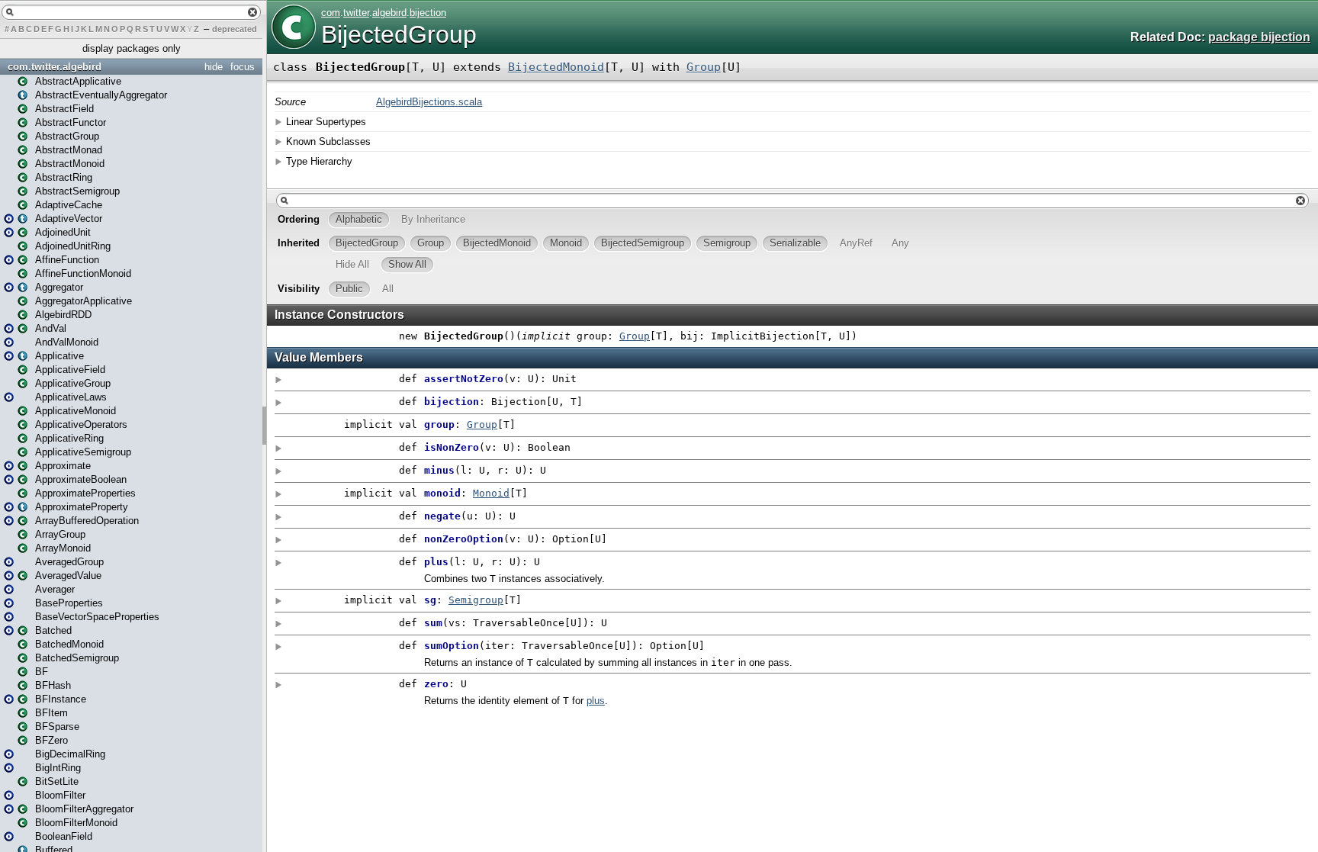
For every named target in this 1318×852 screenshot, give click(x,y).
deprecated (234, 29)
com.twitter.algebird (54, 66)
